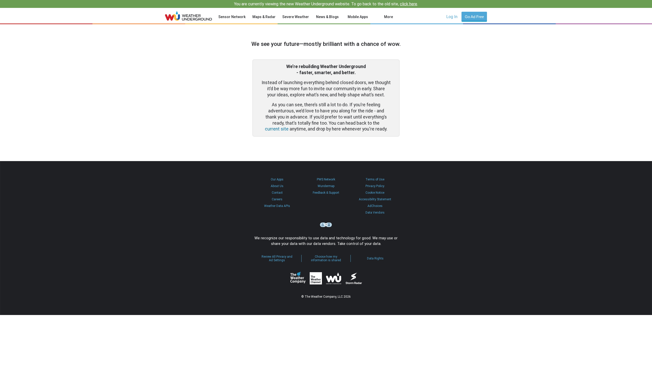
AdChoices (375, 206)
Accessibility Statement (375, 199)
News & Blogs (327, 17)
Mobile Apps (358, 17)
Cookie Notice (374, 192)
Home (188, 16)
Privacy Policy (374, 186)
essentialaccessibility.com (326, 224)
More (388, 17)
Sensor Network (232, 17)
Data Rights (375, 258)
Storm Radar (353, 278)
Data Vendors (375, 212)
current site (277, 129)
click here (408, 4)
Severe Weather (295, 17)
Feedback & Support (326, 192)
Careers (277, 199)
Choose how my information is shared (326, 258)
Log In (451, 16)
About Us (277, 186)
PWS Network (326, 179)
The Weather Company (298, 278)
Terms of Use (374, 179)
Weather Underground (333, 278)
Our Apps (277, 179)
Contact (277, 192)
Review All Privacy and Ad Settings (277, 258)
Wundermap (326, 186)
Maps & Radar (264, 17)
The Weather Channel (316, 278)
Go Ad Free (474, 17)
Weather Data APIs (277, 206)
